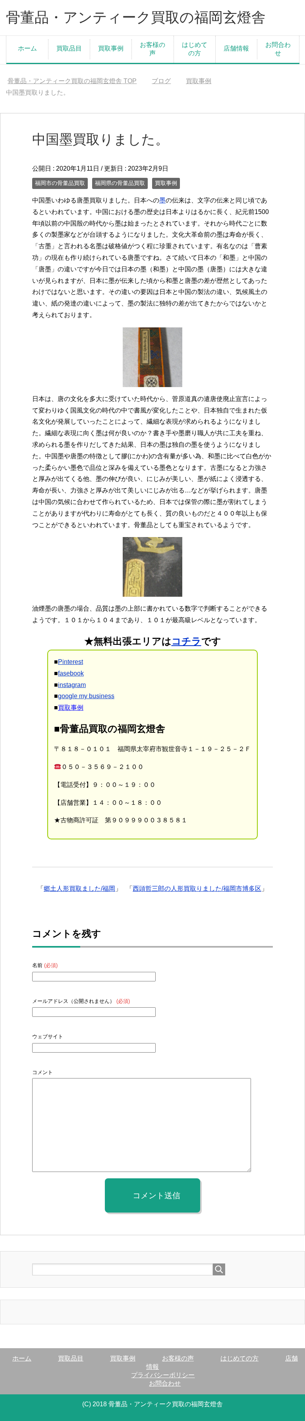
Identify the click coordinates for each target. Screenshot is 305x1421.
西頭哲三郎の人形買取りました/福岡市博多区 (197, 888)
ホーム (27, 48)
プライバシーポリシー (163, 1375)
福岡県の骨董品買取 (120, 183)
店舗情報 (236, 48)
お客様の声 (152, 48)
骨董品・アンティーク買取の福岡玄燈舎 (136, 17)
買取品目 (69, 48)
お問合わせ (278, 48)
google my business (86, 696)
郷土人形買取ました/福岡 (79, 888)
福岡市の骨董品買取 (60, 183)
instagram (72, 684)
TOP (72, 81)
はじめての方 (194, 48)
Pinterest (70, 661)
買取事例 (111, 48)
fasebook (71, 673)
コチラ (186, 641)
